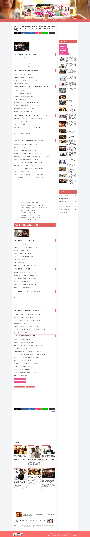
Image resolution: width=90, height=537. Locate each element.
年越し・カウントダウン (49, 533)
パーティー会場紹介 (67, 195)
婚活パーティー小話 (67, 198)
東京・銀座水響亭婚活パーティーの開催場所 (30, 203)
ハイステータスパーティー (66, 533)
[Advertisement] (35, 38)
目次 (33, 199)
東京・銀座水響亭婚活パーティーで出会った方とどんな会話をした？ (35, 207)
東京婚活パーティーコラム (30, 386)
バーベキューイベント (63, 48)
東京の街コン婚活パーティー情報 (20, 378)
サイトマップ (74, 533)
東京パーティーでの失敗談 (67, 203)
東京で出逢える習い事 (67, 201)
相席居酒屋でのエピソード (67, 212)
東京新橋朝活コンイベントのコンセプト (29, 212)
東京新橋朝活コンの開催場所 (27, 214)
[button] (52, 33)
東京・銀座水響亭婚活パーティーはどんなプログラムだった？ (34, 205)
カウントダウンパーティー (64, 54)
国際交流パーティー (63, 44)
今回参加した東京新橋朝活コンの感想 (29, 219)
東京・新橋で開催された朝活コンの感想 (28, 210)
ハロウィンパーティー (63, 50)
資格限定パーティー (63, 46)
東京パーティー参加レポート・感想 (20, 386)
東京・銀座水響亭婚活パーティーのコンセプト (31, 202)
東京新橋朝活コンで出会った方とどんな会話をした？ (32, 217)
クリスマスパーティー (63, 52)
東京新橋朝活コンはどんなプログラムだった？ (31, 215)
